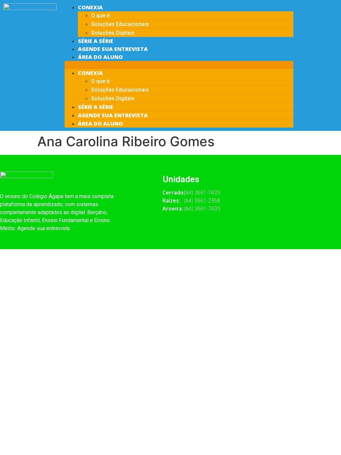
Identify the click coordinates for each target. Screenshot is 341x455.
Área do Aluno (100, 57)
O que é (100, 15)
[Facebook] (310, 11)
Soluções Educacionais (120, 24)
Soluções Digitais (113, 33)
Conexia (90, 7)
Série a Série (95, 41)
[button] (179, 65)
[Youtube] (328, 11)
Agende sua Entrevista (113, 49)
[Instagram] (328, 30)
